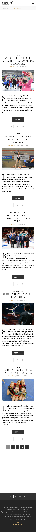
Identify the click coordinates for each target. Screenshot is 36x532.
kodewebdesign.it (22, 519)
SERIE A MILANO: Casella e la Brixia (18, 295)
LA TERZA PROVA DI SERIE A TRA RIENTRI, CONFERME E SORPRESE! (18, 60)
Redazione (12, 67)
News (18, 55)
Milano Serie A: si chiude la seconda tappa (18, 218)
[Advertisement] (18, 33)
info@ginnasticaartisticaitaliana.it (18, 509)
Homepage (5, 8)
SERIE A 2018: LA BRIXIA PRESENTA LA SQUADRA (18, 371)
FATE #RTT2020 (15, 212)
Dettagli (18, 119)
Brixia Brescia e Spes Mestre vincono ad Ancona (18, 139)
